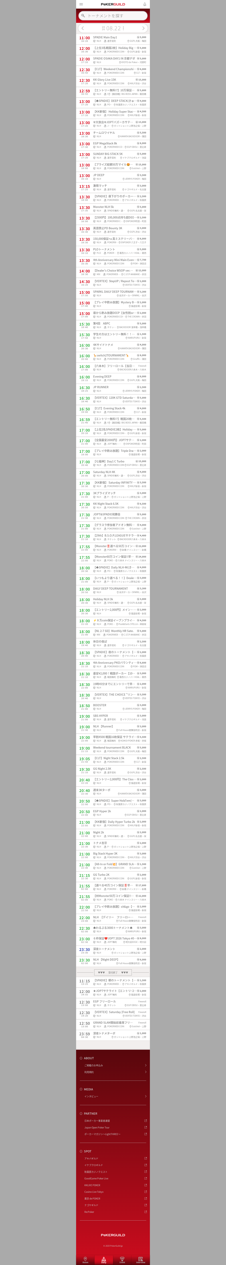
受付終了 (113, 972)
